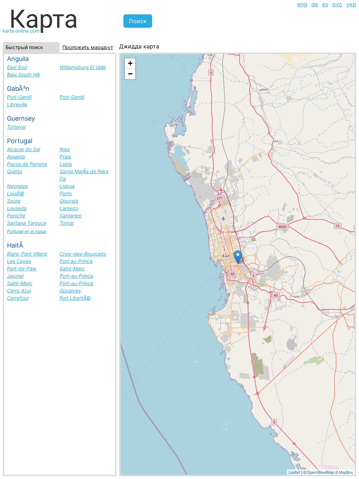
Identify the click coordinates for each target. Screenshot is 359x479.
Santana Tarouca (26, 223)
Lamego (69, 208)
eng (302, 4)
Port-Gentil (19, 97)
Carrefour (18, 298)
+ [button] (130, 63)
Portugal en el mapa (26, 231)
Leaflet (294, 472)
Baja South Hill (23, 74)
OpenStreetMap (320, 472)
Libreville (17, 104)
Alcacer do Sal (23, 149)
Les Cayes (19, 261)
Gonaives (70, 291)
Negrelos (17, 186)
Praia (65, 157)
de (314, 4)
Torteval (16, 127)
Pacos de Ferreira (27, 164)
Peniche (16, 215)
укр (351, 4)
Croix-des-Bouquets (83, 254)
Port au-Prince (76, 261)
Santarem (71, 215)
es (325, 4)
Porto (66, 193)
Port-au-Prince (76, 276)
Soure (13, 201)
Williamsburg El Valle (83, 67)
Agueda (16, 157)
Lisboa (67, 186)
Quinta (14, 171)
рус (337, 4)
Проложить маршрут (87, 47)
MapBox (346, 472)
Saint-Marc (72, 268)
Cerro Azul (19, 291)
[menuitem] (302, 4)
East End (17, 67)
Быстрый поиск (24, 47)
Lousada (17, 208)
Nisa (65, 149)
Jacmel (15, 276)
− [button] (130, 73)
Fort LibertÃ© (75, 298)
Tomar (67, 223)
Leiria (66, 164)
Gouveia (69, 201)
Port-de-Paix (21, 268)
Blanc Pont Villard (27, 254)
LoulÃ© (15, 193)
